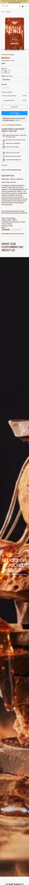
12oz (5, 71)
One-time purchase (10, 95)
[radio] (3, 96)
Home (3, 11)
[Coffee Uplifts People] (5, 6)
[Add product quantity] (7, 87)
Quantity (4, 84)
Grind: (7, 76)
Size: (4, 68)
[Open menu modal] (26, 6)
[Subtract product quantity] (3, 87)
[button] (5, 54)
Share (5, 165)
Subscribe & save (9, 100)
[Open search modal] (19, 6)
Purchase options (6, 92)
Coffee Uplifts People (7, 60)
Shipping (4, 125)
